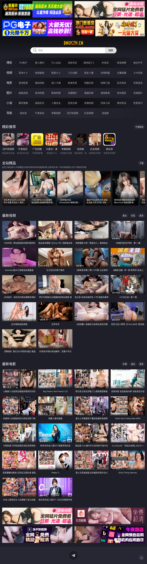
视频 (9, 73)
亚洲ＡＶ (23, 72)
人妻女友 (56, 103)
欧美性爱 (72, 82)
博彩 (9, 63)
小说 (9, 103)
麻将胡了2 (89, 62)
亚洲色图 (39, 93)
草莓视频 (56, 113)
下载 (141, 163)
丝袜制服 (105, 72)
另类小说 (105, 103)
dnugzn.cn (73, 43)
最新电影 (9, 363)
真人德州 (39, 62)
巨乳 (133, 215)
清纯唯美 (105, 93)
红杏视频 (88, 113)
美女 (125, 215)
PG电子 (23, 62)
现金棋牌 (121, 62)
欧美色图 (56, 93)
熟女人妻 (88, 72)
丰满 (125, 364)
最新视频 (9, 215)
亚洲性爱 (23, 82)
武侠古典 (72, 103)
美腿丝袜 (88, 93)
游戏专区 (72, 62)
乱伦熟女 (121, 82)
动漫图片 (72, 93)
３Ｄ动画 (72, 72)
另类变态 (138, 82)
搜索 (111, 50)
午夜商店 (39, 113)
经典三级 (105, 82)
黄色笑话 (121, 103)
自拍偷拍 (39, 72)
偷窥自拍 (23, 93)
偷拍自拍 (39, 82)
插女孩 (23, 113)
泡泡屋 (105, 113)
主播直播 (121, 72)
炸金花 (105, 62)
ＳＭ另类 (138, 72)
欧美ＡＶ (56, 72)
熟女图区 (121, 93)
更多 (141, 215)
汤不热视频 (72, 113)
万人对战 (56, 62)
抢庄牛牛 (138, 62)
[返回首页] (141, 557)
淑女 (133, 364)
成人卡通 (56, 82)
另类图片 (138, 93)
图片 (9, 93)
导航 (9, 113)
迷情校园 (88, 103)
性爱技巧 (138, 103)
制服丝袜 (88, 82)
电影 (9, 83)
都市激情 (23, 103)
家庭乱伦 (39, 103)
